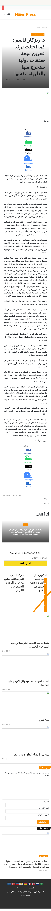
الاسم (46, 801)
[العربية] (42, 884)
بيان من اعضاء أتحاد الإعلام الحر (31, 754)
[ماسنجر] (47, 123)
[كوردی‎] (21, 884)
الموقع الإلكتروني (43, 815)
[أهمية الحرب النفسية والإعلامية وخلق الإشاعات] (25, 666)
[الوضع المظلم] (46, 15)
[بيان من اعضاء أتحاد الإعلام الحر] (25, 739)
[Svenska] (9, 884)
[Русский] (17, 884)
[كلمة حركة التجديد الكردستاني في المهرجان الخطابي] (25, 628)
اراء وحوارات (35, 34)
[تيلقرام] (46, 123)
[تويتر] (48, 123)
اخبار (42, 34)
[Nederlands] (38, 884)
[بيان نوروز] (25, 705)
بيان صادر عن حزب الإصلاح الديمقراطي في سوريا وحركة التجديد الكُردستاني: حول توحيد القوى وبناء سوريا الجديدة (25, 531)
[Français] (30, 884)
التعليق (46, 775)
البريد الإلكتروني (43, 808)
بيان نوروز (43, 719)
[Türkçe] (13, 884)
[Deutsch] (25, 884)
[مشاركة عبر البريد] (45, 506)
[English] (34, 884)
